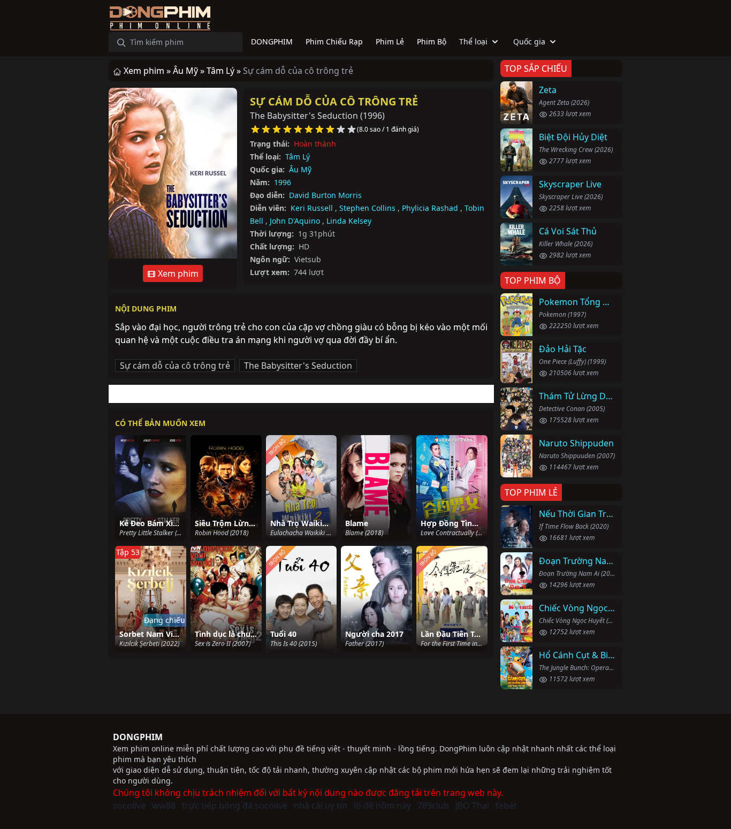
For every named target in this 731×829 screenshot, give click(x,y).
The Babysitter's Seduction (298, 365)
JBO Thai (472, 805)
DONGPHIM (138, 737)
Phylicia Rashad (430, 208)
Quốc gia (529, 41)
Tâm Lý (297, 156)
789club (433, 805)
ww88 (164, 805)
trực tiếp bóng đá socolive (234, 805)
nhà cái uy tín (320, 805)
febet (506, 805)
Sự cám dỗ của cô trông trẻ (334, 101)
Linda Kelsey (348, 221)
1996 (282, 182)
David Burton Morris (325, 195)
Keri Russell (312, 208)
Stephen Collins (367, 208)
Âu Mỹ (300, 169)
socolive (129, 805)
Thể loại (473, 41)
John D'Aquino (295, 221)
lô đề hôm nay (382, 805)
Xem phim (177, 273)
